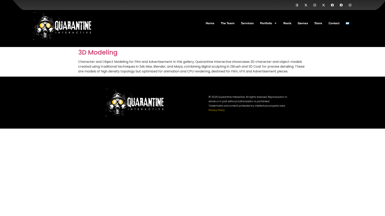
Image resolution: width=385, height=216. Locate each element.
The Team (228, 23)
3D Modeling (98, 52)
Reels (287, 23)
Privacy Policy (217, 110)
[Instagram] (315, 5)
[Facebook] (332, 5)
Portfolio (266, 23)
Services (247, 23)
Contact (334, 23)
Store (318, 23)
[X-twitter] (306, 5)
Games (303, 23)
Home (210, 23)
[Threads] (297, 5)
